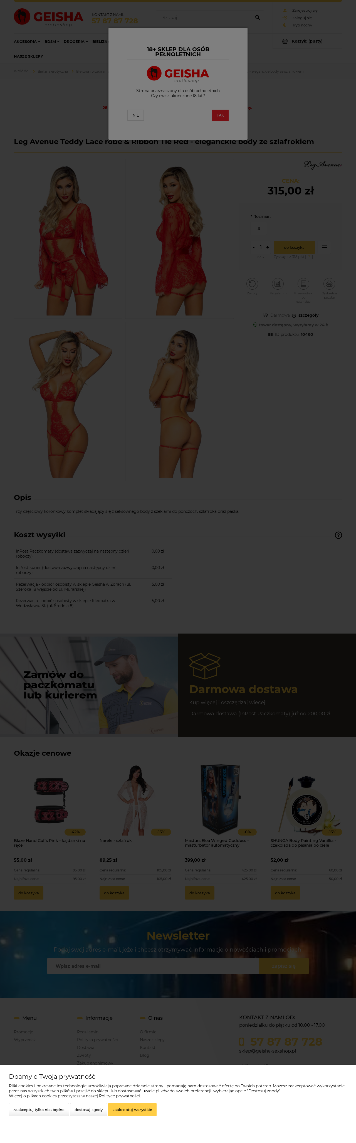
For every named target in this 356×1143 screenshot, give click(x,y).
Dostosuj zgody (89, 1109)
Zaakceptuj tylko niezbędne (39, 1109)
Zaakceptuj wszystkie (132, 1109)
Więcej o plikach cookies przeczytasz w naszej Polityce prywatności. (75, 1095)
